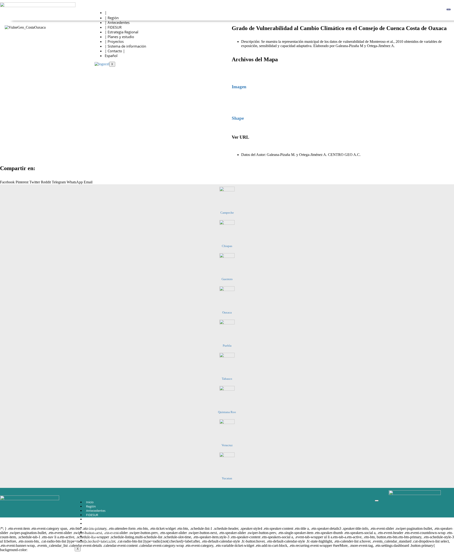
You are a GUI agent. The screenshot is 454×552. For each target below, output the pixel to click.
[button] (7, 180)
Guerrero (227, 279)
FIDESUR (92, 515)
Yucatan (227, 478)
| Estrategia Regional (121, 32)
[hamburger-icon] (448, 9)
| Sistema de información (125, 46)
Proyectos (93, 528)
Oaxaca (227, 312)
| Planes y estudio (119, 36)
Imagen (239, 86)
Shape (238, 118)
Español (111, 55)
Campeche (227, 212)
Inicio (90, 502)
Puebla (227, 345)
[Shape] (238, 104)
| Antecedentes (117, 22)
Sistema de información (102, 532)
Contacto (92, 536)
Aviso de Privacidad (99, 540)
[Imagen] (238, 73)
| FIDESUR (113, 27)
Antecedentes (95, 510)
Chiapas (227, 246)
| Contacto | (115, 51)
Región (91, 506)
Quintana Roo (227, 412)
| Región (112, 17)
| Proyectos (114, 41)
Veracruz (227, 445)
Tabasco (227, 378)
